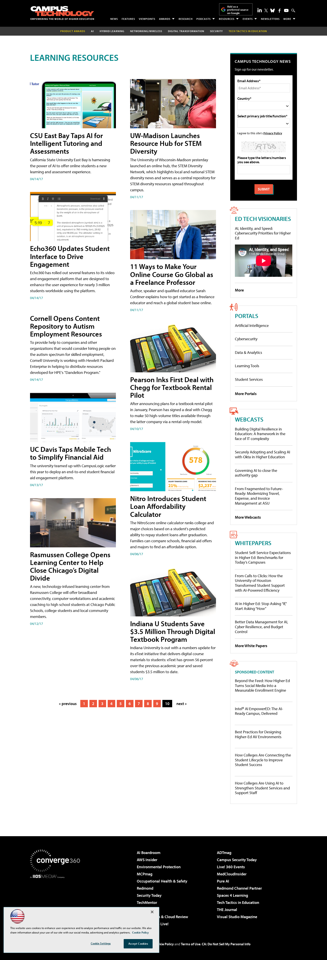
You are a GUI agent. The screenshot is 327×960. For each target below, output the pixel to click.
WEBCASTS (249, 419)
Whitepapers (253, 543)
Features (128, 18)
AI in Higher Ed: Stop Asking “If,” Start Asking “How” (260, 606)
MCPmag (144, 873)
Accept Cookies (138, 943)
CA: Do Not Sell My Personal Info (226, 944)
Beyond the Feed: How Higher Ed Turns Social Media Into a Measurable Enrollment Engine (262, 685)
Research (186, 18)
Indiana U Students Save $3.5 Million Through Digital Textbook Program (172, 631)
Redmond (145, 888)
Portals (246, 316)
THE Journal (227, 909)
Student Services (249, 379)
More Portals (246, 393)
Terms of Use (190, 944)
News (114, 18)
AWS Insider (147, 859)
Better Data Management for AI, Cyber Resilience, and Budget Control (261, 626)
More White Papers (251, 645)
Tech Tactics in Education (238, 902)
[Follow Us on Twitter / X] (266, 10)
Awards (164, 18)
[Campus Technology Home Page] (62, 13)
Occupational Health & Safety (162, 881)
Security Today (149, 895)
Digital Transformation (186, 31)
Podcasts (203, 18)
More (287, 18)
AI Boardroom (148, 852)
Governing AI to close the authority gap (256, 473)
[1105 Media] (56, 901)
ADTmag (224, 852)
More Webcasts (248, 517)
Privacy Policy (272, 133)
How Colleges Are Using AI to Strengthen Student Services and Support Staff (262, 788)
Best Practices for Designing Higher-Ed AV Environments (258, 734)
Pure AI (223, 881)
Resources (226, 18)
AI (92, 31)
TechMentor (147, 902)
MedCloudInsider (231, 873)
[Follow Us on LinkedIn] (259, 10)
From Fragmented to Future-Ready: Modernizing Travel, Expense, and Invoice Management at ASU (259, 496)
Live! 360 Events (231, 866)
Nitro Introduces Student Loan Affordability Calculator (168, 506)
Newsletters (270, 18)
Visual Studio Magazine (237, 916)
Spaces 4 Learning (232, 895)
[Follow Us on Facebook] (279, 10)
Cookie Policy (163, 944)
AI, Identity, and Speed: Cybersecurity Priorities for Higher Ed (263, 233)
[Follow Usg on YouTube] (286, 10)
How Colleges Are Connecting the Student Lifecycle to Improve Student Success (263, 760)
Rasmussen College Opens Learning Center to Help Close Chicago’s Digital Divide (70, 566)
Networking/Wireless (146, 31)
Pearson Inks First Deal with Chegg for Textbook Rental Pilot (172, 387)
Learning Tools (247, 365)
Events (248, 18)
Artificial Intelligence (252, 325)
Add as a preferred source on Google (237, 9)
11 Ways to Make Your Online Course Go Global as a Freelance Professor (171, 274)
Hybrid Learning (112, 31)
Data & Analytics (248, 352)
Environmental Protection (159, 866)
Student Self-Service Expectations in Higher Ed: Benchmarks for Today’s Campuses (263, 557)
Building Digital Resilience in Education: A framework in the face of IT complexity (260, 433)
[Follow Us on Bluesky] (272, 10)
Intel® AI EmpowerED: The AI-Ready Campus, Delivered (259, 711)
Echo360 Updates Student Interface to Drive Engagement (70, 256)
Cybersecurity (246, 338)
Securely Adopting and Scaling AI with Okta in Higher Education (262, 454)
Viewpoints (147, 18)
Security (216, 31)
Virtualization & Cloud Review (162, 916)
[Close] (152, 912)
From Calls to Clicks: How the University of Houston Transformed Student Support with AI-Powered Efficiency (260, 583)
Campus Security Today (237, 859)
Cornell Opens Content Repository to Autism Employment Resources (66, 326)
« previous (68, 703)
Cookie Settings (101, 943)
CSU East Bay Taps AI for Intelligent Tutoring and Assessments (66, 143)
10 (167, 703)
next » (181, 703)
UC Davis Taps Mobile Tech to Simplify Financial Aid (70, 453)
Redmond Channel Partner (239, 888)
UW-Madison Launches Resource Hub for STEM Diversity (166, 143)
